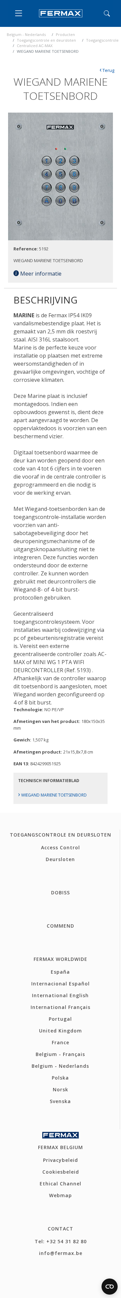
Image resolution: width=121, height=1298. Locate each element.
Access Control (60, 847)
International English (60, 995)
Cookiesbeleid (60, 1172)
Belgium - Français (60, 1054)
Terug (106, 70)
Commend (60, 926)
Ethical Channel (60, 1183)
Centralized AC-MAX (34, 45)
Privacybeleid (60, 1160)
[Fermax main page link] (60, 13)
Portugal (60, 1019)
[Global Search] (107, 13)
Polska (60, 1077)
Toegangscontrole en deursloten (46, 40)
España (60, 972)
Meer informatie (40, 273)
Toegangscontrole (102, 40)
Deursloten (60, 859)
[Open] (20, 13)
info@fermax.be (60, 1253)
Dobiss (60, 892)
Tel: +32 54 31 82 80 (61, 1241)
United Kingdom (60, 1030)
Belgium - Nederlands (26, 34)
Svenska (60, 1101)
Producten (65, 34)
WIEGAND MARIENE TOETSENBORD (52, 795)
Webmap (60, 1195)
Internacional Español (60, 983)
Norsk (60, 1089)
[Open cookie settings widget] (110, 1287)
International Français (60, 1007)
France (60, 1042)
